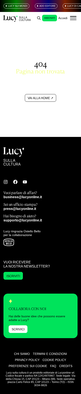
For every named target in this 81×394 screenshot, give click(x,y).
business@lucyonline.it (22, 197)
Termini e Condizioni (50, 353)
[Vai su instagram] (5, 182)
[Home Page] (17, 18)
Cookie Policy (54, 359)
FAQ (53, 365)
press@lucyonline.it (19, 209)
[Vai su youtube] (25, 182)
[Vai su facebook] (15, 182)
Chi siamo (22, 353)
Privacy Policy (27, 359)
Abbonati (49, 18)
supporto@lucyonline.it (22, 220)
